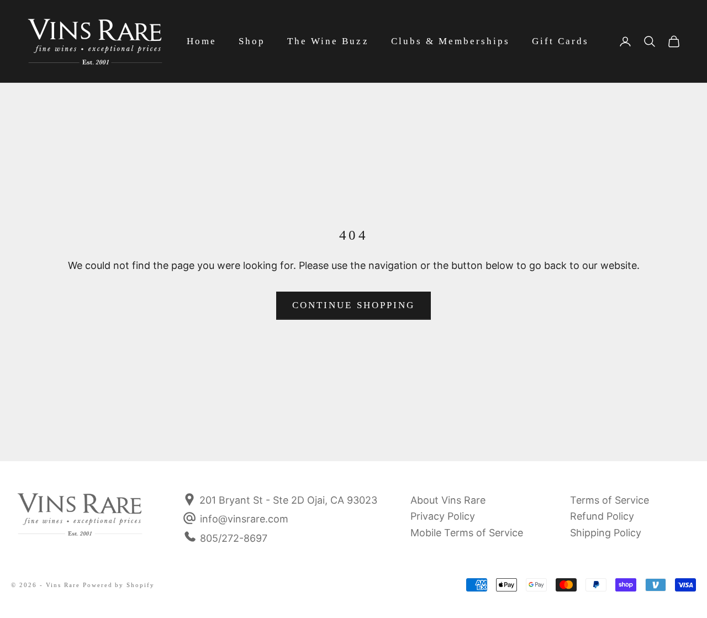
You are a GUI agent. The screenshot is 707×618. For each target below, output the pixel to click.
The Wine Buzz (327, 41)
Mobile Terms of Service (466, 532)
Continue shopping (353, 305)
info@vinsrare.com (244, 519)
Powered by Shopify (119, 585)
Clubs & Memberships (450, 41)
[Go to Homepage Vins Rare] (80, 522)
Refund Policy (602, 516)
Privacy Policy (442, 516)
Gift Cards (560, 41)
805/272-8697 (233, 538)
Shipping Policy (605, 532)
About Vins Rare (448, 500)
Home (202, 41)
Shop (252, 41)
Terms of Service (609, 500)
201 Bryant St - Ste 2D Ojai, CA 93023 (287, 500)
